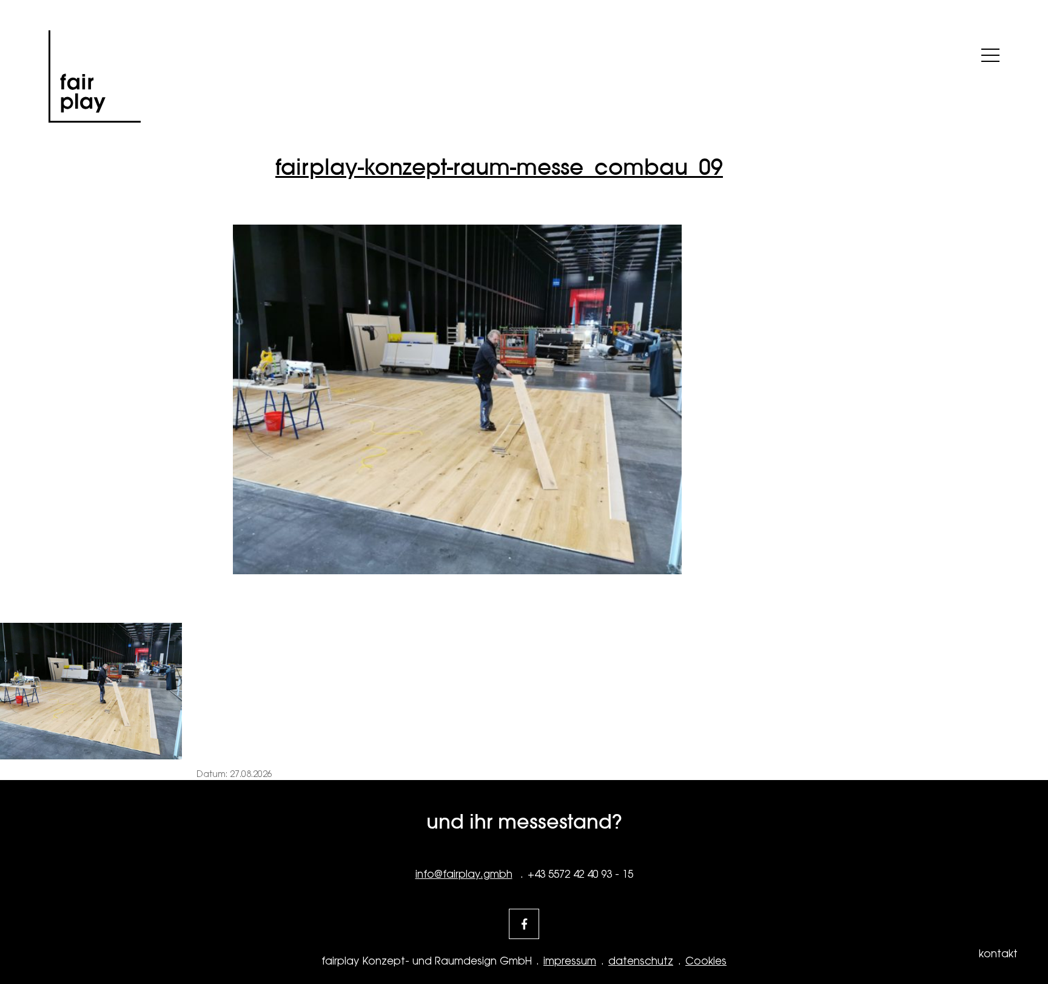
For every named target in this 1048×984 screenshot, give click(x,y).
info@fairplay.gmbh (463, 874)
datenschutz (640, 961)
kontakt (998, 954)
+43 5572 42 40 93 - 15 (580, 874)
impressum (569, 961)
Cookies (706, 961)
